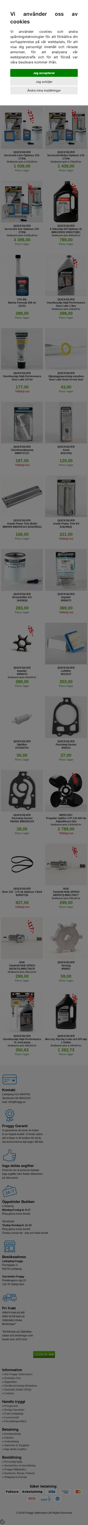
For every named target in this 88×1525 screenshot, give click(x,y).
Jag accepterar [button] (44, 73)
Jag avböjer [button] (44, 81)
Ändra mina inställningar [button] (44, 90)
